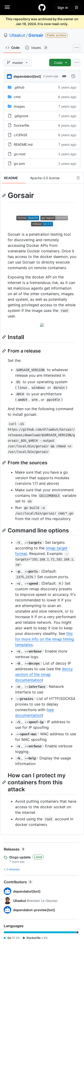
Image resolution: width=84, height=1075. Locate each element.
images (19, 106)
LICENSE (20, 135)
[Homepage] (42, 7)
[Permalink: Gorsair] (4, 195)
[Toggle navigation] (7, 7)
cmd (17, 97)
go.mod (19, 154)
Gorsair (35, 35)
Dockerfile (21, 125)
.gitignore (21, 116)
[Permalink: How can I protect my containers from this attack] (4, 782)
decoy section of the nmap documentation (44, 674)
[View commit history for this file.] (73, 76)
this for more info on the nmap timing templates (44, 639)
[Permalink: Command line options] (4, 530)
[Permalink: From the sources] (4, 462)
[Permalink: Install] (4, 337)
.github (19, 87)
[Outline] (78, 177)
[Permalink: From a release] (4, 351)
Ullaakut (17, 35)
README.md (23, 144)
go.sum (19, 163)
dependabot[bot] (27, 76)
